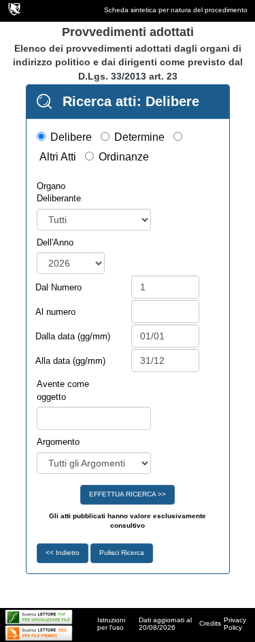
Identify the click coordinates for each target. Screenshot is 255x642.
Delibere (71, 137)
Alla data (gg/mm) (70, 361)
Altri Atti (57, 157)
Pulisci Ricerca (121, 552)
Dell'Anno (55, 242)
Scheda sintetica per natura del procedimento (176, 10)
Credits (210, 623)
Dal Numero (58, 287)
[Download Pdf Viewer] (39, 616)
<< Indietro (63, 552)
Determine (139, 137)
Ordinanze (124, 157)
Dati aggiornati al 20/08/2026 (165, 623)
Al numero (55, 312)
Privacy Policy (235, 623)
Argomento (58, 442)
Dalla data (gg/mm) (72, 336)
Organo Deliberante (59, 192)
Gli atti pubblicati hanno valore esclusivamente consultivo (127, 520)
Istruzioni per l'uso (111, 623)
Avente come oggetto (63, 390)
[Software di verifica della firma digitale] (39, 632)
